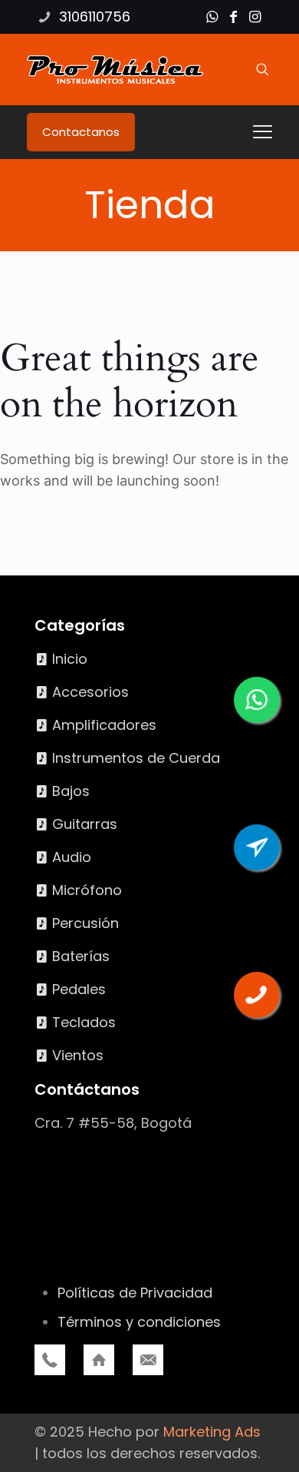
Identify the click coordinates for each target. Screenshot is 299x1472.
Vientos (78, 1055)
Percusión (85, 923)
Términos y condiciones (139, 1321)
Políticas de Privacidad (135, 1292)
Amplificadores (104, 724)
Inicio (69, 658)
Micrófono (87, 890)
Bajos (71, 791)
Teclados (84, 1022)
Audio (71, 857)
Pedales (79, 989)
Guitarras (84, 824)
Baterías (81, 956)
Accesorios (90, 691)
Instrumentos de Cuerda (136, 757)
